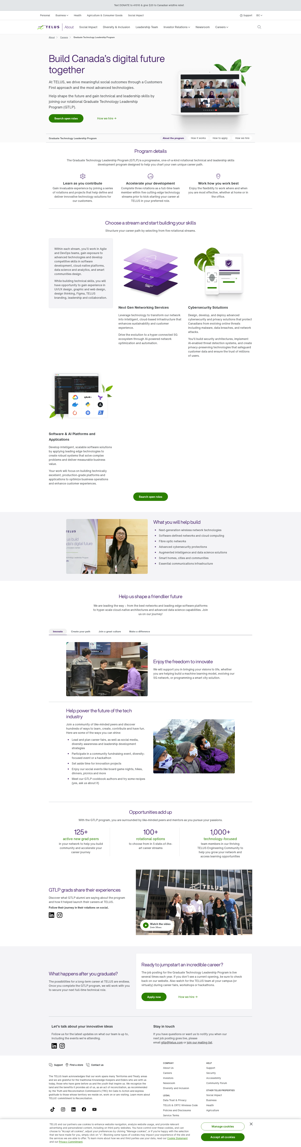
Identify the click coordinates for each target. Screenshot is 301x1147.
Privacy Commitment (71, 1141)
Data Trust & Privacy (175, 1100)
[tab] (58, 632)
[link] (88, 27)
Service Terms (171, 1115)
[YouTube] (96, 1109)
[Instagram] (64, 1109)
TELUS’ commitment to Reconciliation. (71, 1098)
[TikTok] (54, 1109)
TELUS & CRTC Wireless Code (180, 1105)
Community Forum (216, 1083)
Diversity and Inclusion (176, 1088)
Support (210, 1068)
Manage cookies (223, 1126)
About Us (168, 1068)
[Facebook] (85, 1109)
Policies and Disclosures (177, 1110)
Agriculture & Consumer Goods (104, 15)
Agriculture (212, 1110)
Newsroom (203, 27)
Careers (167, 1073)
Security (211, 1073)
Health (77, 15)
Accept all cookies (222, 1137)
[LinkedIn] (75, 1109)
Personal (45, 15)
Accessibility (213, 1078)
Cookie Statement (177, 1138)
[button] (177, 27)
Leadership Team (147, 27)
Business (211, 1100)
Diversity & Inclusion (116, 27)
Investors (168, 1078)
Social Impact (136, 15)
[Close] (251, 1124)
